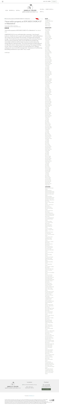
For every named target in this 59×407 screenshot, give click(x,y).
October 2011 (47, 182)
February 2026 (48, 36)
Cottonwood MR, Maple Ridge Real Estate (48, 226)
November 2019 (48, 92)
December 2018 (48, 101)
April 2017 (47, 121)
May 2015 (47, 142)
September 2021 (48, 74)
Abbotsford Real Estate (49, 192)
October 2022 (48, 62)
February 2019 (48, 99)
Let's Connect (46, 389)
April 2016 (47, 132)
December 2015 (48, 136)
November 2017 (48, 113)
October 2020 (48, 81)
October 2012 (47, 170)
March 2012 (47, 176)
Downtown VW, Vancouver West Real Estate (49, 250)
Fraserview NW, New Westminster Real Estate (49, 270)
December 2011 (48, 180)
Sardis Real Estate (48, 346)
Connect (54, 1)
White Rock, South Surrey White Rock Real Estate (49, 366)
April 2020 (47, 87)
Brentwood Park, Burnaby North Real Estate (49, 208)
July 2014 (47, 151)
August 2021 (47, 75)
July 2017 (47, 118)
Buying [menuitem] (17, 10)
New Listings (47, 23)
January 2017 (47, 125)
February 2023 (48, 57)
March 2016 (47, 133)
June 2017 (47, 119)
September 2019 (48, 94)
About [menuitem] (41, 11)
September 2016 (48, 127)
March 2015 (47, 144)
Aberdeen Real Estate (49, 198)
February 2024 (48, 51)
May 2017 (47, 120)
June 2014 (47, 152)
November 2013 (48, 158)
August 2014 (47, 150)
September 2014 (48, 149)
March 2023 (47, 56)
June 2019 (47, 95)
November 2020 (48, 80)
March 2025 (47, 44)
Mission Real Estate (49, 311)
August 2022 (47, 64)
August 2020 (47, 83)
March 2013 (47, 167)
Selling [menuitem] (41, 9)
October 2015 (47, 137)
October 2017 (47, 114)
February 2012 (48, 177)
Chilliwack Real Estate (49, 217)
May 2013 (47, 164)
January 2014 (47, 157)
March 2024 (47, 50)
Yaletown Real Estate (49, 371)
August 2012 (47, 171)
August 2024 (47, 45)
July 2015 (47, 139)
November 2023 (48, 52)
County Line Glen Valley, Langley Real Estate (49, 229)
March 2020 (47, 88)
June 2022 (47, 67)
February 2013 (48, 168)
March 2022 (47, 70)
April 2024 (47, 49)
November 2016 (48, 126)
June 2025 (47, 42)
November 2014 (48, 146)
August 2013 (47, 162)
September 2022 (48, 63)
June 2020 (47, 86)
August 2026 (47, 30)
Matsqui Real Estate (49, 304)
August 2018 (47, 106)
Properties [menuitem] (11, 10)
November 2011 (48, 181)
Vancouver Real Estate (49, 354)
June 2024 (47, 46)
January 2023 (48, 58)
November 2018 (48, 102)
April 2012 (47, 175)
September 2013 (48, 161)
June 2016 (47, 131)
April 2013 (47, 165)
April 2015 (47, 143)
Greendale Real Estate (49, 279)
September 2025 (48, 38)
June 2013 (47, 163)
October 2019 (47, 93)
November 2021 (48, 73)
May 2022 (47, 68)
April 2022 (47, 69)
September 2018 (48, 105)
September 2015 (48, 138)
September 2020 (48, 82)
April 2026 (47, 33)
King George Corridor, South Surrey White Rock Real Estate (49, 292)
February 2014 (48, 156)
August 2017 (47, 117)
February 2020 (48, 89)
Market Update (49, 9)
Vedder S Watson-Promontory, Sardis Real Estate (49, 357)
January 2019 (47, 100)
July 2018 (47, 107)
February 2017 (48, 124)
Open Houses (47, 24)
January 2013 (47, 169)
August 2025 (47, 39)
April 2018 (47, 111)
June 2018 (47, 108)
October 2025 (48, 37)
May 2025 (47, 43)
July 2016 (47, 130)
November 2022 (48, 61)
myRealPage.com (31, 395)
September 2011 (48, 183)
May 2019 (47, 96)
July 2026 (47, 31)
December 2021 (48, 71)
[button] (46, 389)
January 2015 (48, 145)
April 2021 (47, 77)
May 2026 (47, 32)
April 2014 (47, 155)
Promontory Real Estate (49, 330)
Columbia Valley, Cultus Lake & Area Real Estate (49, 222)
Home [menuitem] (6, 10)
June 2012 (47, 174)
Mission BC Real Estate (49, 308)
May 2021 (47, 76)
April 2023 (47, 55)
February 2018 (48, 112)
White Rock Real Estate (49, 364)
